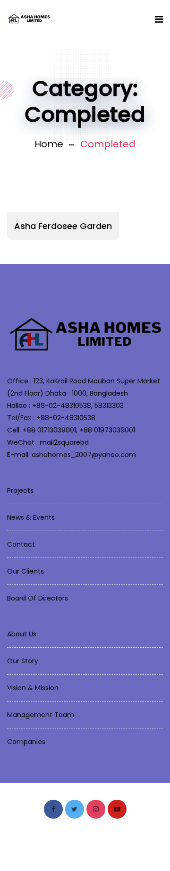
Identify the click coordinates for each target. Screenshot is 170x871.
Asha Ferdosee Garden (63, 226)
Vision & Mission (33, 688)
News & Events (31, 517)
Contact (21, 544)
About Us (21, 634)
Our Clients (25, 571)
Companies (26, 741)
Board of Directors (37, 598)
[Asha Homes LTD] (29, 19)
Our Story (22, 661)
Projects (20, 490)
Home (48, 144)
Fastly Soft (123, 848)
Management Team (40, 714)
